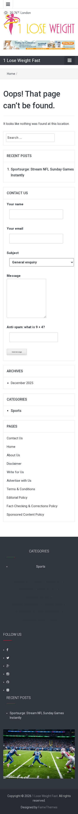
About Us (13, 455)
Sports (16, 411)
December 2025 (22, 383)
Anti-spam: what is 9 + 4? (26, 327)
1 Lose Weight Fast (21, 60)
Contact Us (15, 438)
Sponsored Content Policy (25, 514)
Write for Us (15, 472)
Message (14, 276)
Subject (13, 253)
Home (11, 73)
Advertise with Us (19, 481)
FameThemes (47, 807)
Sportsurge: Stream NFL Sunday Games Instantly (37, 715)
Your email (15, 229)
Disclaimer (14, 464)
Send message (17, 352)
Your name (15, 204)
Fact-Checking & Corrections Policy (32, 506)
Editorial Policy (17, 498)
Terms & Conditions (21, 489)
